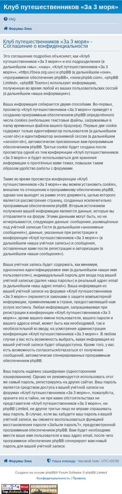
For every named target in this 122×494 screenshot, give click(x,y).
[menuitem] (9, 19)
